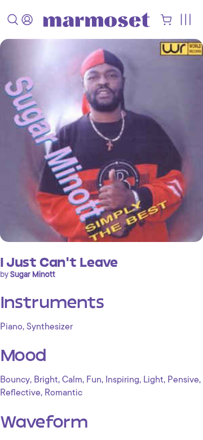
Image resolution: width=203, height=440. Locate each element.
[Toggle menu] (185, 19)
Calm (72, 380)
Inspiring (122, 380)
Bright (46, 380)
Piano (11, 327)
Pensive (183, 380)
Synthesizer (50, 327)
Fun (94, 380)
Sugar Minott (32, 274)
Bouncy (15, 380)
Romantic (63, 393)
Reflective (20, 393)
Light (153, 380)
